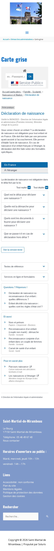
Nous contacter (11, 440)
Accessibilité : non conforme (18, 482)
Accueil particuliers (11, 91)
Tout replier (22, 187)
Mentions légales (12, 489)
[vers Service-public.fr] (27, 83)
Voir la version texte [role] (12, 249)
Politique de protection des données (23, 492)
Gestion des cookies (14, 496)
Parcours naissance (19, 366)
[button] (24, 196)
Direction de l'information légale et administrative (23, 397)
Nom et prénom (16, 322)
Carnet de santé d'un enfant (22, 348)
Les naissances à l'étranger (22, 376)
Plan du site (9, 485)
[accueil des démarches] (24, 70)
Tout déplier (39, 187)
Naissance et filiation (12, 95)
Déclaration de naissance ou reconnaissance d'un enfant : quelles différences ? (23, 296)
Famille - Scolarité (32, 91)
